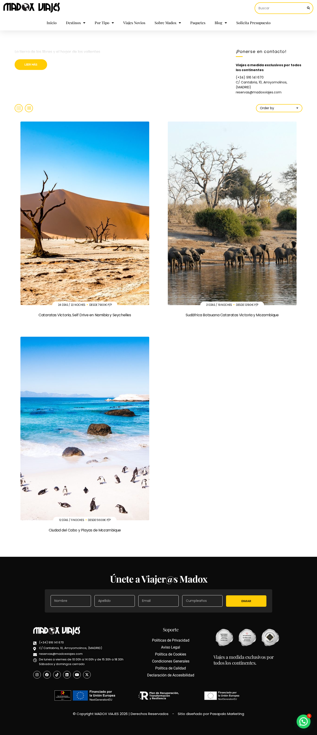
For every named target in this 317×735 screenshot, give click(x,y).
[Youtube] (77, 675)
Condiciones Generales (170, 661)
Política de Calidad (170, 668)
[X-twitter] (87, 675)
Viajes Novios (134, 22)
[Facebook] (47, 675)
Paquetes (197, 22)
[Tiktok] (57, 675)
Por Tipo (102, 22)
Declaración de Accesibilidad (170, 675)
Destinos (73, 22)
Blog (218, 22)
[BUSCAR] (308, 8)
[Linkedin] (67, 675)
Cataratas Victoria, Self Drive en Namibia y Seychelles (85, 315)
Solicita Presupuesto (253, 22)
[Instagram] (37, 675)
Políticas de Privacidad (170, 640)
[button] (304, 721)
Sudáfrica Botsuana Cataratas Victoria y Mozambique (232, 315)
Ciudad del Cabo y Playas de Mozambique (85, 530)
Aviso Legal (170, 647)
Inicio (52, 22)
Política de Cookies (170, 654)
